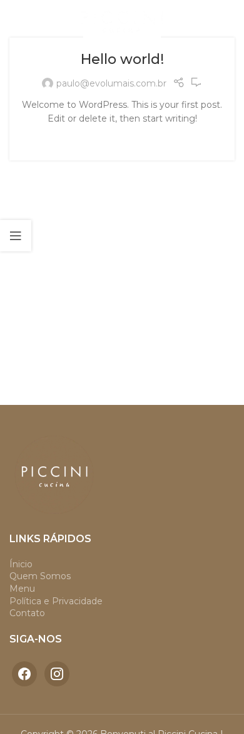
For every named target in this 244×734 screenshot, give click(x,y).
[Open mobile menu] (15, 18)
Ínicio (21, 564)
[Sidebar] (15, 235)
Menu (22, 588)
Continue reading (122, 138)
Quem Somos (40, 576)
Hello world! (122, 59)
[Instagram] (56, 673)
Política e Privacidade (56, 601)
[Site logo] (122, 18)
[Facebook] (24, 673)
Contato (27, 613)
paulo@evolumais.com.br (111, 83)
